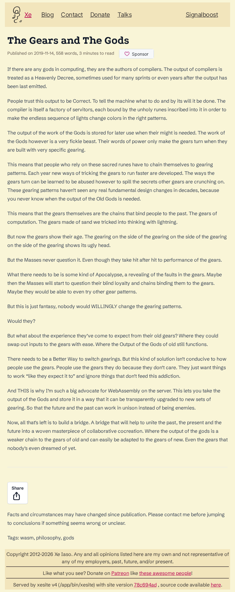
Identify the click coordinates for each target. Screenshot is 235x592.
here (216, 585)
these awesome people (165, 573)
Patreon (120, 573)
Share (18, 488)
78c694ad (145, 585)
